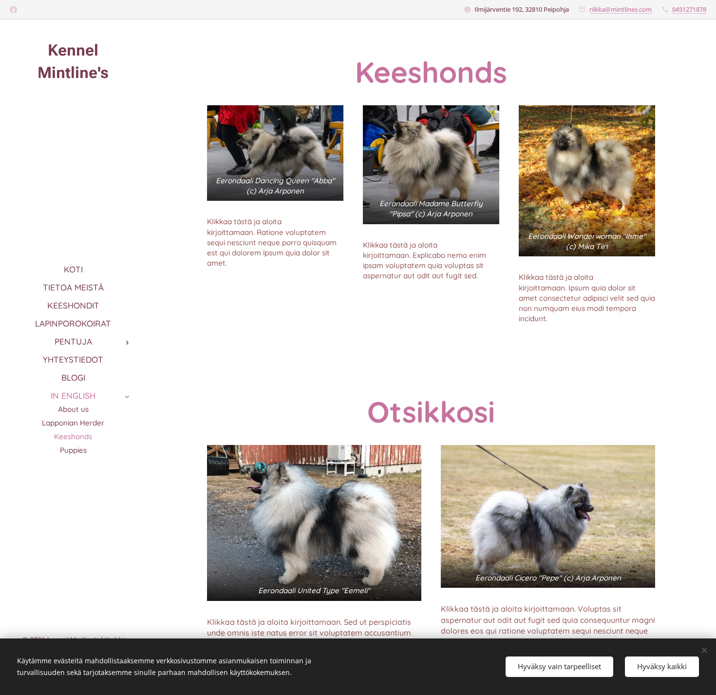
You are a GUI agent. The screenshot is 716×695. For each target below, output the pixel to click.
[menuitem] (73, 269)
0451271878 (689, 9)
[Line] (13, 9)
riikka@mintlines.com (620, 9)
